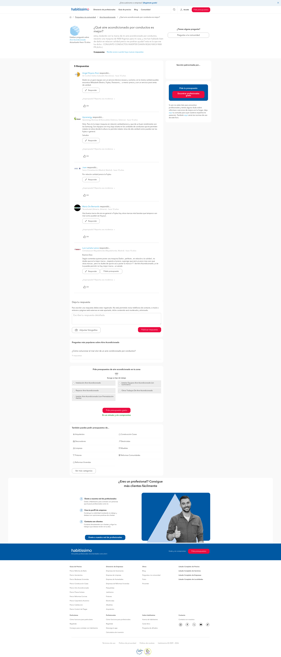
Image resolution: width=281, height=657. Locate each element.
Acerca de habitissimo (150, 619)
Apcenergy (87, 117)
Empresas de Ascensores (114, 571)
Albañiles (109, 605)
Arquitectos (110, 609)
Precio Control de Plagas (78, 609)
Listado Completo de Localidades (191, 579)
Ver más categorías (83, 471)
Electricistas (110, 601)
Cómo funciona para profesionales (118, 619)
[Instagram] (181, 625)
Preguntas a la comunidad (85, 17)
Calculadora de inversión (115, 632)
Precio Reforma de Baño (78, 571)
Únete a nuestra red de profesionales (105, 537)
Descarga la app (111, 628)
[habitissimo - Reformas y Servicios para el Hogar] (80, 9)
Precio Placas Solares (77, 592)
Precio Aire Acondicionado (79, 588)
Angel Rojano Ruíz (90, 73)
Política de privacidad (127, 643)
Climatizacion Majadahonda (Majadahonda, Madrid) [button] (103, 251)
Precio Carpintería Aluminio (79, 601)
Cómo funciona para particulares (81, 619)
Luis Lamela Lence (90, 248)
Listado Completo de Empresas (190, 575)
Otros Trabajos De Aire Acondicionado (137, 391)
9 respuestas (77, 356)
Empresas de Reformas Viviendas (117, 583)
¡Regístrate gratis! (150, 3)
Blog (144, 571)
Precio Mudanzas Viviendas (79, 579)
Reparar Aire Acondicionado (87, 391)
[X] (194, 625)
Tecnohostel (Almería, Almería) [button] (94, 209)
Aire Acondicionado (108, 17)
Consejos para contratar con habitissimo (84, 628)
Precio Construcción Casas (79, 583)
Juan (84, 168)
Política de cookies (147, 643)
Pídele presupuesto (111, 271)
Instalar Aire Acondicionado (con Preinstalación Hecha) (94, 397)
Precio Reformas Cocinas (78, 596)
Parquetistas (110, 588)
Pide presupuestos (201, 10)
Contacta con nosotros (186, 619)
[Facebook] (187, 625)
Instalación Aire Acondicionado (88, 383)
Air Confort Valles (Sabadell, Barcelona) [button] (98, 76)
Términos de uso (108, 643)
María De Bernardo (90, 207)
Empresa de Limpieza (113, 575)
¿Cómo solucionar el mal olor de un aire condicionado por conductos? (104, 351)
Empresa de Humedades (114, 579)
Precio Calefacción (76, 605)
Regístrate (73, 624)
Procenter (145, 583)
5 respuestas (99, 52)
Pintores (109, 596)
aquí (170, 113)
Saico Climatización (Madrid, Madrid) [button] (97, 170)
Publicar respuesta (149, 330)
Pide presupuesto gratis (116, 410)
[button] (75, 31)
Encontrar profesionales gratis (188, 95)
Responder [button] (92, 90)
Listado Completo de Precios (189, 566)
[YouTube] (201, 625)
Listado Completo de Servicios (190, 571)
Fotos (144, 579)
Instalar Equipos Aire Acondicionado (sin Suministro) (138, 384)
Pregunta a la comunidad (188, 35)
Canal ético (146, 624)
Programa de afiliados (150, 628)
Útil (87, 106)
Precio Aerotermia (76, 575)
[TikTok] (208, 625)
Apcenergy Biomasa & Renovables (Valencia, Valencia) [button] (104, 120)
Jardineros (109, 592)
